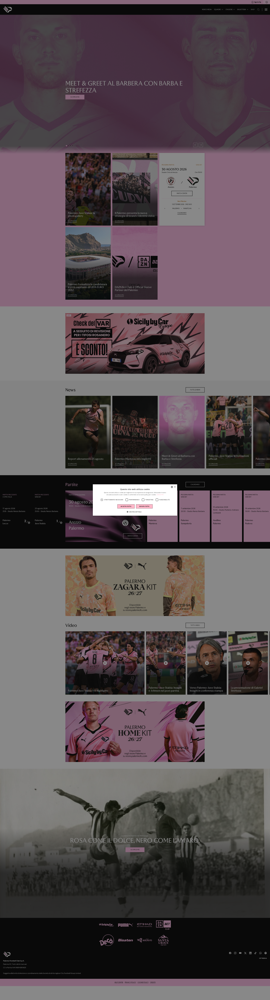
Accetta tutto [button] (126, 506)
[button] (135, 511)
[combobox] (172, 487)
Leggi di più (160, 495)
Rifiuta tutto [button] (144, 506)
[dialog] (135, 500)
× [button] (175, 487)
